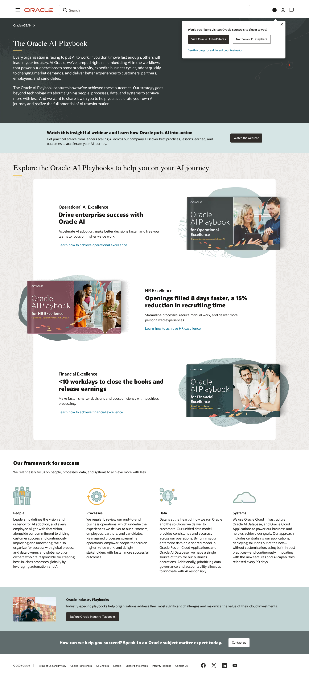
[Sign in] (282, 10)
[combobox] (154, 10)
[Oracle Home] (39, 10)
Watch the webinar (246, 138)
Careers (117, 665)
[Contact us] (291, 10)
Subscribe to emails (137, 665)
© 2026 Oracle (21, 665)
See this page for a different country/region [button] (215, 50)
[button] (17, 10)
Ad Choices (102, 665)
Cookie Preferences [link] (81, 665)
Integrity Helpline (161, 665)
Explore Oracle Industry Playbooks (93, 617)
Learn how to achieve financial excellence (91, 412)
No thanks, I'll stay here (251, 39)
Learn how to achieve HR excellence (173, 328)
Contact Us (181, 665)
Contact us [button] (239, 642)
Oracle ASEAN (22, 25)
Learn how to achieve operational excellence (93, 245)
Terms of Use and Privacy (52, 665)
